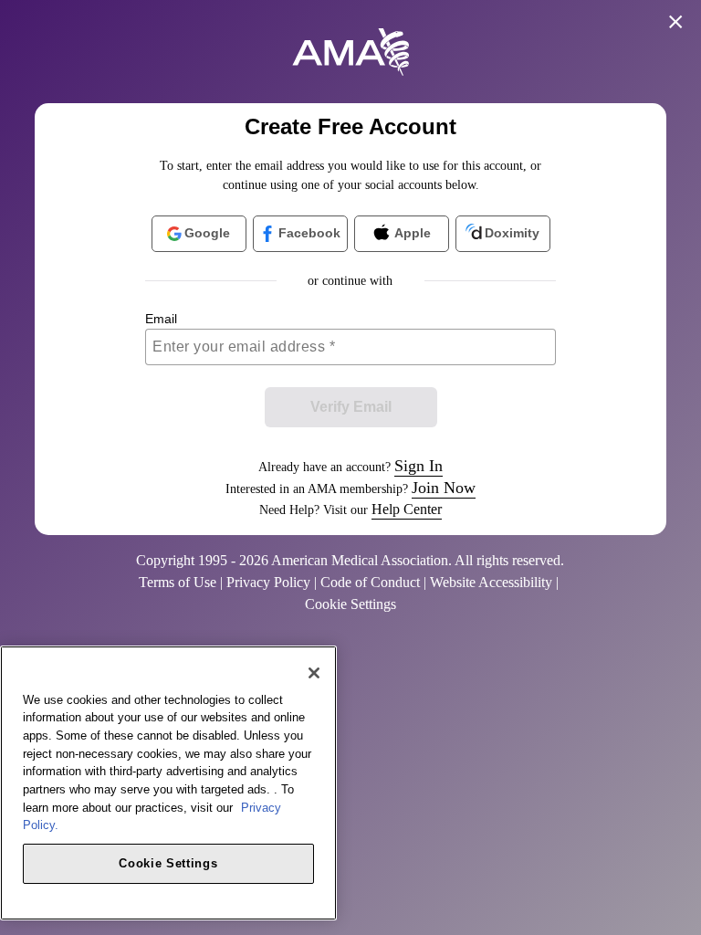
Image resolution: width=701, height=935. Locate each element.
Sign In (418, 466)
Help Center (406, 509)
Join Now (444, 487)
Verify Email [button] (351, 407)
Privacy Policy (268, 582)
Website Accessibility (491, 582)
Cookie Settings (168, 863)
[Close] (314, 673)
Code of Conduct (370, 582)
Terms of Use (177, 582)
